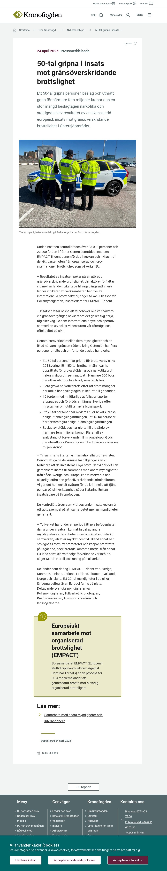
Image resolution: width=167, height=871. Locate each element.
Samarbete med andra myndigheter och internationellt (73, 718)
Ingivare (57, 825)
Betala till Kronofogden (65, 815)
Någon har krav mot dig (26, 818)
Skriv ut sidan (50, 753)
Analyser (93, 820)
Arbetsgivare (60, 830)
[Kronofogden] (37, 15)
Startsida (24, 30)
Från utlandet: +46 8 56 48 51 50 (138, 825)
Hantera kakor (25, 860)
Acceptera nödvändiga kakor (74, 860)
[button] (97, 15)
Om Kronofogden (49, 30)
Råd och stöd (24, 830)
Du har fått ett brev (28, 811)
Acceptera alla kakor (128, 860)
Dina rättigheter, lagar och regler (100, 828)
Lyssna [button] (128, 43)
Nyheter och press (77, 30)
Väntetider (58, 820)
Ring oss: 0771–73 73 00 (136, 814)
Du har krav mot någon (30, 825)
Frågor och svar (61, 811)
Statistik (92, 815)
